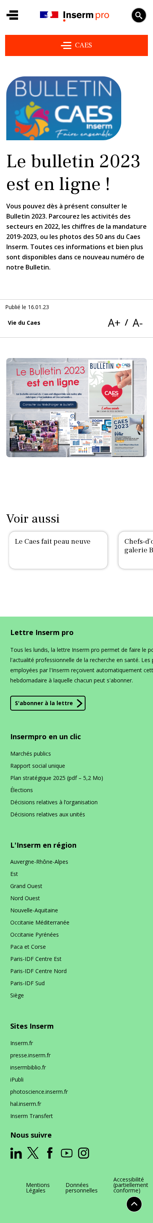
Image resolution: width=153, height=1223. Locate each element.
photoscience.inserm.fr (39, 1091)
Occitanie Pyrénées (34, 934)
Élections (21, 790)
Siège (17, 995)
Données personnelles (82, 1187)
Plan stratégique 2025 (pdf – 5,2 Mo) (56, 778)
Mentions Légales (38, 1187)
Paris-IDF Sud (27, 983)
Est (14, 873)
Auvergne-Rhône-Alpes (39, 861)
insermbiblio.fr (28, 1067)
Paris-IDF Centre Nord (38, 971)
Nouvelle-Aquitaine (34, 910)
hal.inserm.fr (25, 1103)
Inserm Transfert (31, 1116)
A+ (114, 322)
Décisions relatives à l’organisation (54, 802)
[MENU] (12, 15)
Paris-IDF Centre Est (36, 958)
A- (138, 322)
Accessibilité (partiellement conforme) (130, 1185)
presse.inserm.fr (30, 1055)
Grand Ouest (26, 886)
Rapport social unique (37, 765)
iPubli (17, 1079)
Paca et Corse (28, 946)
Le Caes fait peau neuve (53, 541)
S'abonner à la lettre (44, 703)
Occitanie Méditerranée (39, 922)
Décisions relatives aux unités (47, 814)
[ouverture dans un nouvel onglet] (16, 1153)
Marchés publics (30, 753)
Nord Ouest (25, 898)
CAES (83, 45)
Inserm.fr (21, 1043)
